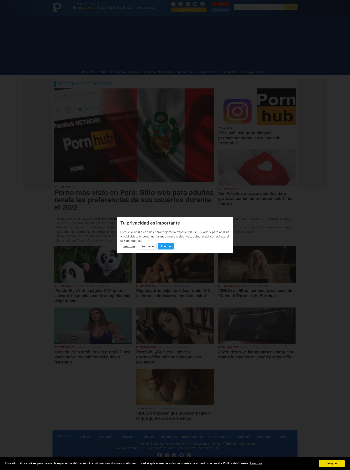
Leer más (129, 246)
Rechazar (147, 246)
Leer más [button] (256, 463)
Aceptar (165, 246)
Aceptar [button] (332, 463)
